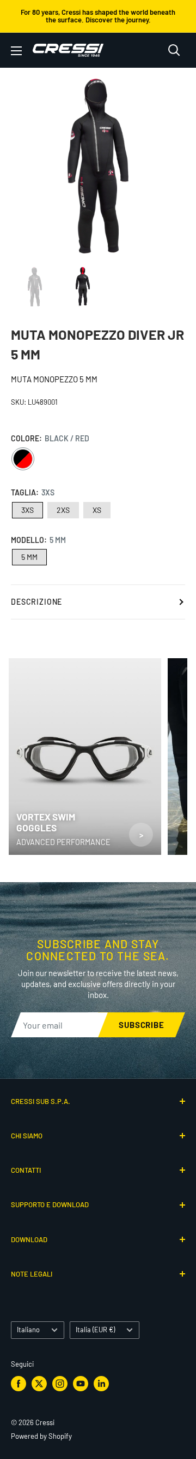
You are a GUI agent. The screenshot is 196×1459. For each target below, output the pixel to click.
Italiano (28, 1329)
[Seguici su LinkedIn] (101, 1383)
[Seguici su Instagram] (60, 1383)
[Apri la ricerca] (174, 50)
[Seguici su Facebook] (18, 1383)
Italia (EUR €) (95, 1329)
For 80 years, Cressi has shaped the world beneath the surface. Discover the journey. (98, 16)
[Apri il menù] (16, 50)
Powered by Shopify (41, 1436)
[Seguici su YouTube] (80, 1383)
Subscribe (141, 1025)
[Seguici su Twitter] (39, 1383)
